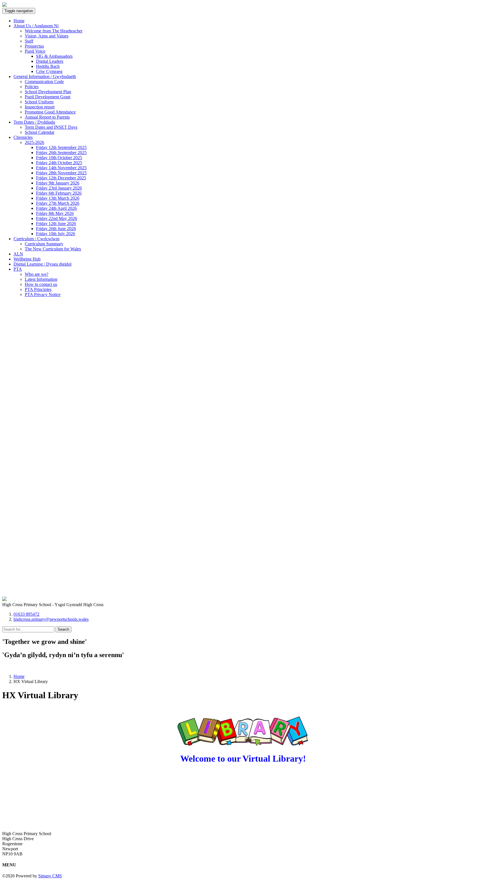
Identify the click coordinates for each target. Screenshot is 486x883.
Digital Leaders (49, 61)
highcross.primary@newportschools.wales (51, 619)
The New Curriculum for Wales (53, 248)
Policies (32, 86)
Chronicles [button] (23, 137)
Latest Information (41, 279)
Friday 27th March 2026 (57, 203)
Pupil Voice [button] (35, 51)
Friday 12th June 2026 (56, 223)
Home (19, 20)
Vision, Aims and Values (46, 36)
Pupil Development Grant (47, 96)
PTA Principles (38, 289)
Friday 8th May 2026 (55, 213)
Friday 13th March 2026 (57, 198)
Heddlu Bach (48, 66)
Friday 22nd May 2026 (56, 218)
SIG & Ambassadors (54, 56)
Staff (29, 41)
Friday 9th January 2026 (57, 183)
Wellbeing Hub (27, 259)
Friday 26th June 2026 (56, 228)
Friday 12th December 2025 (61, 177)
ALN (18, 254)
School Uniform (39, 101)
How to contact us (41, 284)
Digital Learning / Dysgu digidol (42, 264)
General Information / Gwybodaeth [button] (45, 76)
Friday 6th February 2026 (59, 193)
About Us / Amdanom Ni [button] (36, 25)
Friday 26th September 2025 (61, 152)
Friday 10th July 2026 (55, 233)
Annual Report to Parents (47, 117)
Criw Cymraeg (49, 71)
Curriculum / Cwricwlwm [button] (36, 238)
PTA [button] (18, 269)
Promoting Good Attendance (50, 112)
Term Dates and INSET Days (51, 127)
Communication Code (44, 81)
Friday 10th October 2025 (59, 157)
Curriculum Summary (44, 243)
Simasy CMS (50, 875)
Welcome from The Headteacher (53, 30)
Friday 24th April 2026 (56, 208)
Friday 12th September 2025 (61, 147)
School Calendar (39, 132)
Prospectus (34, 46)
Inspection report (40, 106)
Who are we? (36, 274)
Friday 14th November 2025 (61, 167)
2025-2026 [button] (34, 142)
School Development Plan (48, 91)
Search (63, 629)
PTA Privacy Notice (42, 294)
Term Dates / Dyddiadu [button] (34, 122)
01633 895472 (26, 614)
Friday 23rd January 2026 (59, 188)
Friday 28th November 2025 (61, 172)
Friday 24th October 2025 (59, 162)
